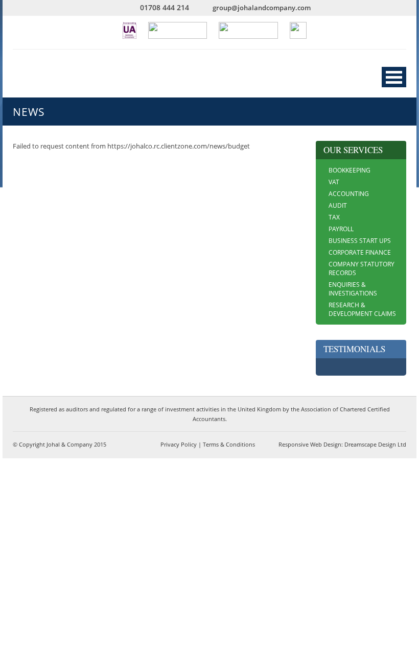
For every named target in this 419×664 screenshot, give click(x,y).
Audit (338, 205)
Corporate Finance (360, 252)
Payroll (341, 229)
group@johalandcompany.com (262, 7)
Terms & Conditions (229, 444)
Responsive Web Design (309, 444)
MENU (394, 77)
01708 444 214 (164, 7)
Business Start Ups (360, 240)
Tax (334, 217)
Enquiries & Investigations (353, 289)
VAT (334, 182)
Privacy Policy (178, 444)
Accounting (349, 193)
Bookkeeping (349, 170)
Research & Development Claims (362, 309)
